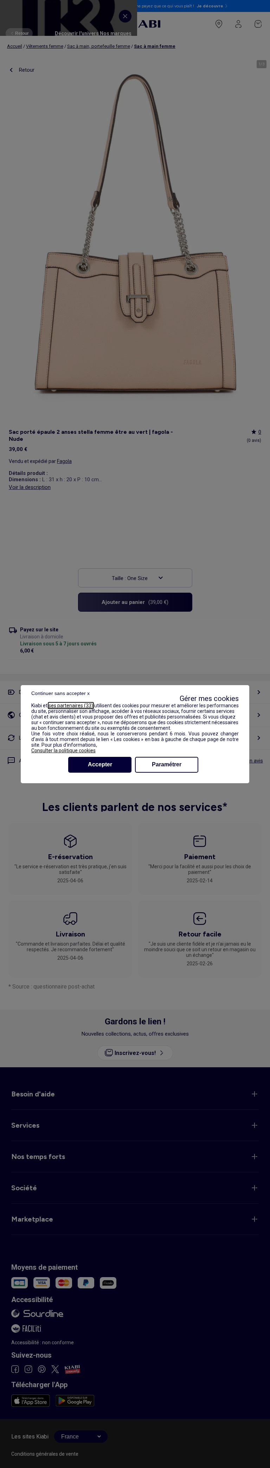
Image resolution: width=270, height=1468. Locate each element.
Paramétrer (166, 764)
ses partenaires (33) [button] (71, 705)
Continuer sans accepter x (60, 693)
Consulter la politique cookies (63, 750)
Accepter (100, 764)
